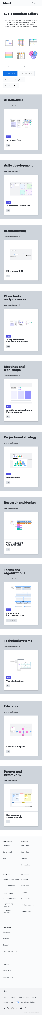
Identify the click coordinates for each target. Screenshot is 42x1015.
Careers (24, 892)
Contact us (25, 898)
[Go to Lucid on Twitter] (8, 1008)
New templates (11, 86)
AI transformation (9, 898)
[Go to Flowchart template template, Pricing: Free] (21, 736)
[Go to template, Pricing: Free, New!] (21, 670)
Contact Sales (8, 852)
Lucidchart (25, 852)
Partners (6, 964)
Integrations (25, 865)
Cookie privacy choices (27, 997)
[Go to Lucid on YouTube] (21, 1008)
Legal (13, 997)
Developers (7, 932)
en (7, 991)
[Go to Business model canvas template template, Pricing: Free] (21, 805)
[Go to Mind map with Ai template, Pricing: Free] (21, 260)
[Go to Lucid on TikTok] (30, 1008)
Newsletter (7, 971)
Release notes (8, 977)
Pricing (5, 858)
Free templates (26, 74)
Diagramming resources (8, 905)
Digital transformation (11, 879)
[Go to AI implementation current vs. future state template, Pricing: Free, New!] (21, 330)
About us (24, 879)
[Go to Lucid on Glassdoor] (25, 1008)
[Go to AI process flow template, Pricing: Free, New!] (21, 129)
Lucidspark (25, 845)
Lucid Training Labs (10, 951)
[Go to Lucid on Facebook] (17, 1008)
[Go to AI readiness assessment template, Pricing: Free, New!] (21, 195)
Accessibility (26, 911)
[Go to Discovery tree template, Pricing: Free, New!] (21, 467)
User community (9, 958)
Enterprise (6, 845)
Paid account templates (14, 80)
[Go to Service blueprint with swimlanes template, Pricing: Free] (21, 533)
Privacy (5, 997)
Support (6, 945)
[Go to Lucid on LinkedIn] (4, 1008)
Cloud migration (9, 885)
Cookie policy (8, 1002)
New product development (8, 892)
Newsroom (25, 885)
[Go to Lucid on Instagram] (12, 1008)
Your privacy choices (27, 1002)
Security (6, 938)
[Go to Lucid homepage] (9, 3)
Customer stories (27, 905)
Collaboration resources (8, 911)
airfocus (24, 858)
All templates (10, 74)
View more (7, 918)
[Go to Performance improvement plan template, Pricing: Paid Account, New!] (21, 603)
